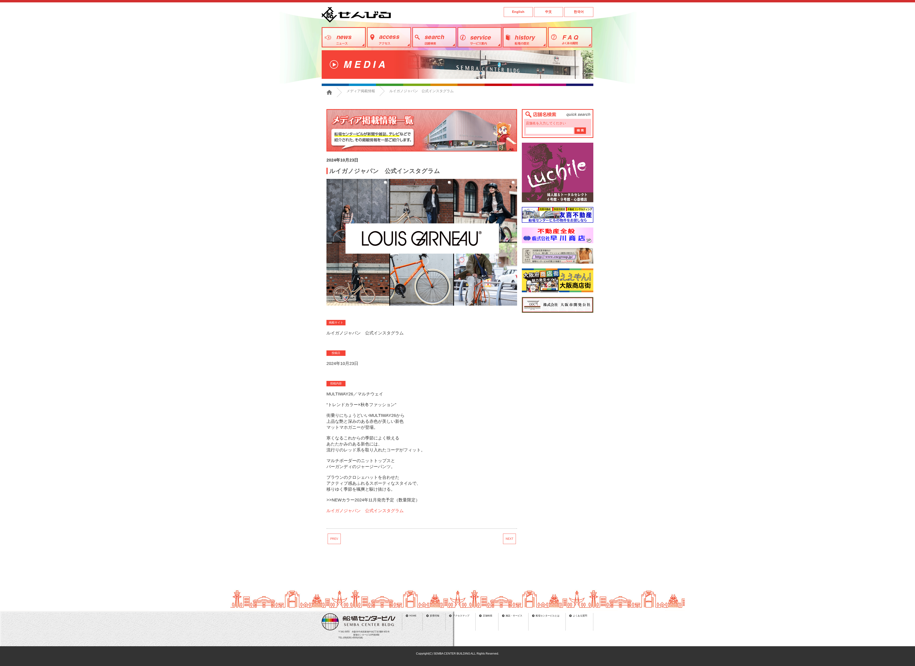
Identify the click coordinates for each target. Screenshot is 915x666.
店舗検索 (487, 615)
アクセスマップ (461, 615)
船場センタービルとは (547, 615)
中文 (548, 12)
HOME (413, 615)
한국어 (579, 12)
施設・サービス (514, 615)
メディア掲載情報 (360, 91)
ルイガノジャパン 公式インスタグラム (365, 510)
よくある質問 (580, 615)
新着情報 (434, 615)
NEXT (509, 538)
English (518, 12)
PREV (334, 538)
